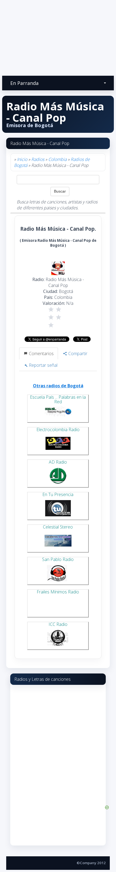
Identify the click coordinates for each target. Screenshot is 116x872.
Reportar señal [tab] (42, 365)
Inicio (22, 159)
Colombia (57, 159)
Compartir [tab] (77, 353)
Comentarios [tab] (41, 353)
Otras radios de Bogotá (58, 386)
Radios (37, 159)
